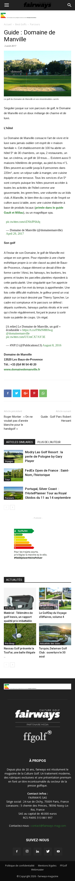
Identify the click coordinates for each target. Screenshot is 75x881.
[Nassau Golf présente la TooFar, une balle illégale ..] (20, 634)
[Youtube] (58, 851)
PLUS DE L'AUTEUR (49, 442)
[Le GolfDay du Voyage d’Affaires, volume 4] (55, 599)
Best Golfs (20, 24)
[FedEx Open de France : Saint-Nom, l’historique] (13, 475)
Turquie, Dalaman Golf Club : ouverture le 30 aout (53, 652)
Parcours (35, 24)
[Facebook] (17, 851)
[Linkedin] (37, 851)
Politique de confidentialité (19, 865)
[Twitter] (48, 851)
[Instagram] (27, 851)
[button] (69, 5)
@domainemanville (18, 333)
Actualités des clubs (50, 643)
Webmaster (37, 869)
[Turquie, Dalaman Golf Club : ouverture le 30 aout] (55, 634)
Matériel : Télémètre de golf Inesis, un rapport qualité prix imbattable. (18, 616)
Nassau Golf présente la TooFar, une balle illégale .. (19, 652)
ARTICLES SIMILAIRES (19, 442)
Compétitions (46, 608)
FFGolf (63, 865)
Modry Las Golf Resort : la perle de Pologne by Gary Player (44, 456)
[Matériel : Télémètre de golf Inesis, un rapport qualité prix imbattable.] (20, 599)
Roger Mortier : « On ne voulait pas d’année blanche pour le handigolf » (18, 422)
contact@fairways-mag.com (48, 825)
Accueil (8, 24)
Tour (7, 479)
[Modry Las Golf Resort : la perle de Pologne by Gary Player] (13, 456)
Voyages (9, 461)
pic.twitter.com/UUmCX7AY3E (25, 336)
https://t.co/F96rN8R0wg (37, 330)
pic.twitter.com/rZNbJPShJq (23, 221)
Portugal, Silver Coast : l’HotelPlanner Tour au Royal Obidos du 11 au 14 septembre (48, 493)
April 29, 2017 (15, 233)
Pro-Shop (9, 608)
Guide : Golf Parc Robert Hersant (56, 418)
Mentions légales (47, 865)
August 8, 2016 (51, 345)
